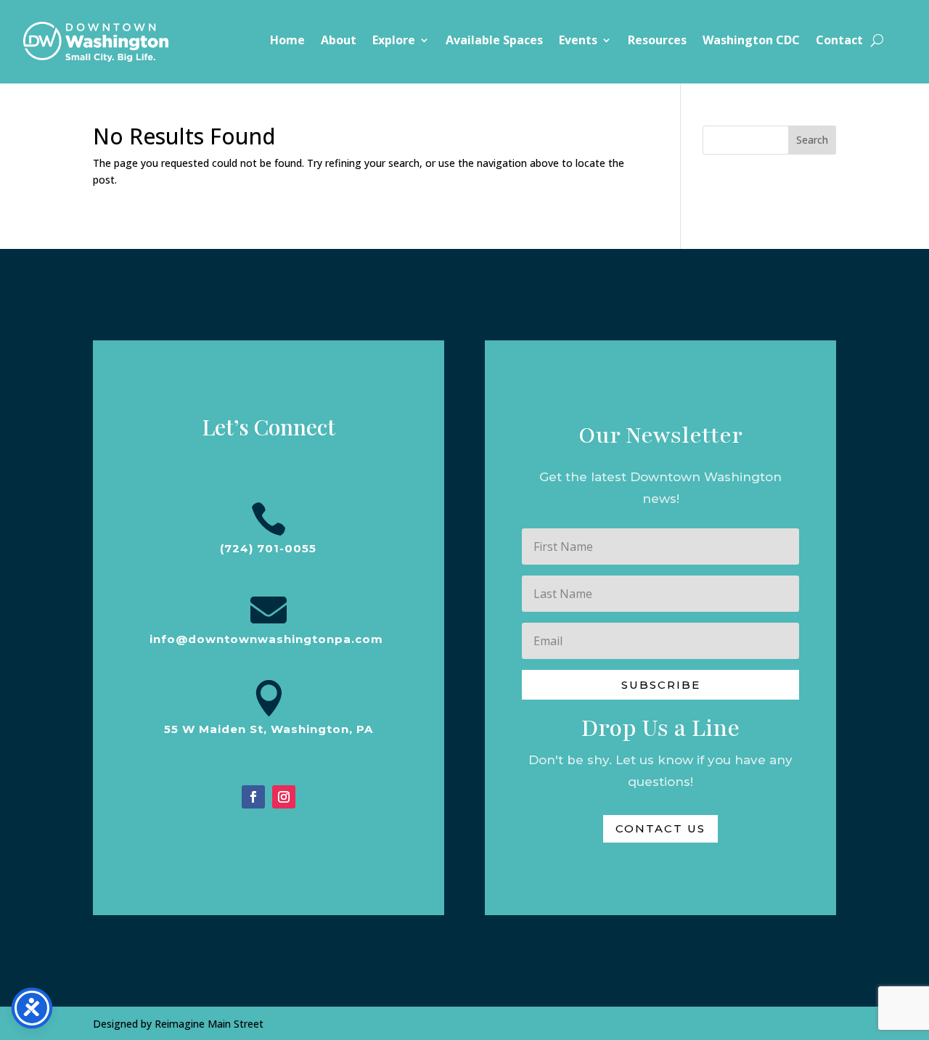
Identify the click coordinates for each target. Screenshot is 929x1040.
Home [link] (287, 41)
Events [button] (578, 41)
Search (812, 140)
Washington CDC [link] (751, 41)
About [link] (338, 41)
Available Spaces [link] (494, 41)
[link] (95, 42)
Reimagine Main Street (209, 1024)
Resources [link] (657, 41)
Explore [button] (393, 41)
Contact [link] (839, 41)
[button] (660, 685)
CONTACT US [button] (660, 828)
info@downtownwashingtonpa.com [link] (266, 639)
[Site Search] (877, 40)
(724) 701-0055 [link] (268, 548)
